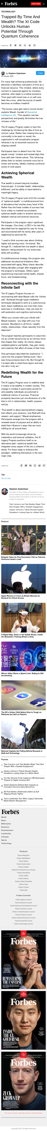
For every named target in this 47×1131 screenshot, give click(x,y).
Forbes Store (23, 884)
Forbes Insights (23, 867)
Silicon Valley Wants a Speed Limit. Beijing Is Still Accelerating (22, 674)
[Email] (34, 45)
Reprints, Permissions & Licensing (23, 870)
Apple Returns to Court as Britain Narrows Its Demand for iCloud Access (20, 597)
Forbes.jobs (24, 890)
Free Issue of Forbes (11, 1113)
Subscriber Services (25, 1113)
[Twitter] (15, 45)
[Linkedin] (20, 45)
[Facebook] (10, 45)
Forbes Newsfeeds (23, 873)
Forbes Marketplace (23, 858)
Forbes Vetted (23, 876)
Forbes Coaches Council (23, 909)
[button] (43, 4)
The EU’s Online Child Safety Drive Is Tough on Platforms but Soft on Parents (21, 713)
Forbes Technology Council (23, 924)
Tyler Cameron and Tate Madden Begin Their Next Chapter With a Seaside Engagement (27, 505)
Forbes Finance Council (23, 915)
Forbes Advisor (23, 878)
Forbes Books (23, 861)
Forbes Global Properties (23, 881)
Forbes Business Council (23, 903)
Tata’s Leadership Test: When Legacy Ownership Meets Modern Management (23, 799)
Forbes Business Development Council (23, 906)
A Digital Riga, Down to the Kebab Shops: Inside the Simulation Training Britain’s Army (22, 635)
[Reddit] (29, 45)
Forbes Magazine (23, 855)
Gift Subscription (37, 1113)
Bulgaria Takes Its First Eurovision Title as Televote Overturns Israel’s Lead (23, 558)
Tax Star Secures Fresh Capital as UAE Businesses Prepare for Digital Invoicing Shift (24, 779)
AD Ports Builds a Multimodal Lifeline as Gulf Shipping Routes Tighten (21, 792)
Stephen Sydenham (17, 73)
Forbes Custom (23, 887)
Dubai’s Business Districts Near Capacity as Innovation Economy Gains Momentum (21, 786)
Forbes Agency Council (23, 900)
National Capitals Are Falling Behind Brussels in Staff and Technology (21, 752)
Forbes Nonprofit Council (23, 921)
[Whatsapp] (24, 45)
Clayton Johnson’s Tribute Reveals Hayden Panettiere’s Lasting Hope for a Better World (26, 511)
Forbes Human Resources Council (23, 918)
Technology (8, 12)
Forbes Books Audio (23, 864)
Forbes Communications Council (23, 912)
